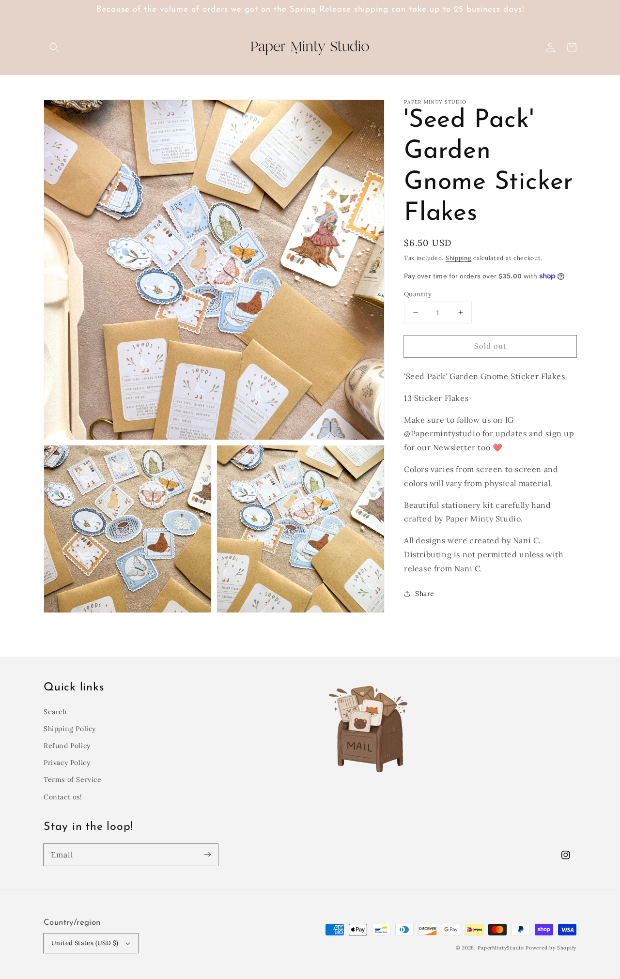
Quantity (418, 294)
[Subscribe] (207, 854)
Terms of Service (73, 779)
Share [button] (424, 593)
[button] (54, 47)
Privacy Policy (67, 762)
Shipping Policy (70, 728)
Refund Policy (67, 745)
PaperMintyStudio (501, 948)
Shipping (459, 257)
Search (55, 711)
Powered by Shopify (551, 948)
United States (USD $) (84, 943)
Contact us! (63, 797)
